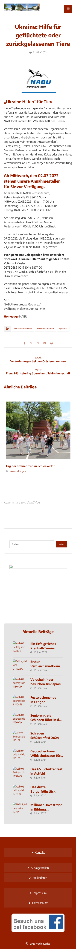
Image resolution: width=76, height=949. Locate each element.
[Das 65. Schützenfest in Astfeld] (20, 774)
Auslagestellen (40, 868)
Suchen (61, 544)
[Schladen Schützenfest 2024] (20, 738)
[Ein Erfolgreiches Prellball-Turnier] (20, 648)
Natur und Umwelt (23, 328)
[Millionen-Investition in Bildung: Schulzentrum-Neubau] (20, 810)
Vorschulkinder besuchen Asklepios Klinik (45, 683)
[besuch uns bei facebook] (38, 923)
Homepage (11, 316)
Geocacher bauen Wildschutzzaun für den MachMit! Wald (45, 755)
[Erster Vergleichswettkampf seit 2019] (20, 666)
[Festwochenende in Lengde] (20, 702)
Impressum (40, 893)
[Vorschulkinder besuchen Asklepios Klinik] (20, 684)
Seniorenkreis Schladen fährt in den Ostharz (46, 719)
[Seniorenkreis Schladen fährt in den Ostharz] (20, 720)
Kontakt (40, 852)
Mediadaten (40, 878)
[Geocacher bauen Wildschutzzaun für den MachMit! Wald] (20, 756)
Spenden (63, 328)
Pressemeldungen (45, 328)
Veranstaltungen (18, 471)
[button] (68, 9)
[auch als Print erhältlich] (22, 8)
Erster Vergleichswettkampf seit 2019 (46, 665)
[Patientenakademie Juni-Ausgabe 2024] (38, 588)
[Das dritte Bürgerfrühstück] (20, 792)
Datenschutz (40, 903)
